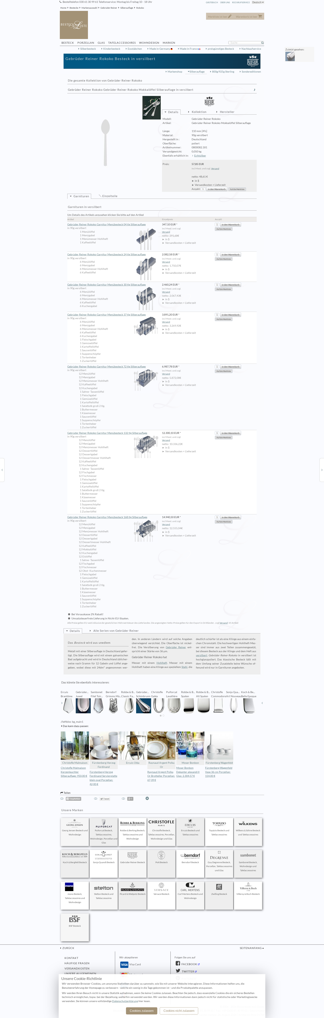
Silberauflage (126, 7)
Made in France (189, 48)
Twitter (187, 971)
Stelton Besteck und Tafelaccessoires (103, 896)
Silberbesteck (88, 48)
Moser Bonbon (190, 762)
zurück (68, 948)
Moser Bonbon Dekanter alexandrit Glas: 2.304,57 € (188, 772)
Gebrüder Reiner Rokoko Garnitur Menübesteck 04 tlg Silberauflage (106, 224)
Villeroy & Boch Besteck (248, 894)
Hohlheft (162, 662)
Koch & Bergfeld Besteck (75, 862)
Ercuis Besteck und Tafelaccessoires (190, 832)
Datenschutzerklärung (125, 1001)
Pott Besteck (161, 862)
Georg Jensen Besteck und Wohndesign (75, 832)
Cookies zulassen (142, 1010)
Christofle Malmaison (74, 762)
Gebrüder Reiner (108, 7)
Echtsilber (200, 155)
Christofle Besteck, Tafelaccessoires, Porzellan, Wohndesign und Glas (161, 834)
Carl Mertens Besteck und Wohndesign (190, 896)
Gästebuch (212, 2)
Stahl (184, 666)
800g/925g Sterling (223, 71)
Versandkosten (77, 968)
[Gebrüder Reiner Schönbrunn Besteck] (322, 470)
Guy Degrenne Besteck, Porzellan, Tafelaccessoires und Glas (219, 866)
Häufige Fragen (77, 963)
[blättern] (62, 703)
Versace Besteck (161, 894)
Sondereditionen (251, 71)
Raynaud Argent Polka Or (161, 764)
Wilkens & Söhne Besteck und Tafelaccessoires (248, 832)
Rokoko (140, 7)
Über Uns (225, 2)
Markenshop (175, 71)
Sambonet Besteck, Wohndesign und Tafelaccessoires (248, 866)
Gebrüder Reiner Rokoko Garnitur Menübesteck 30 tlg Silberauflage (106, 284)
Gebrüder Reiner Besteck (132, 862)
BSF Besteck (75, 925)
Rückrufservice (241, 2)
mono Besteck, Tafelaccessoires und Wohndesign (75, 898)
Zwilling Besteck (219, 894)
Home (63, 7)
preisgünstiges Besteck (221, 48)
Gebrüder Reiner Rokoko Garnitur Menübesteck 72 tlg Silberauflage (106, 366)
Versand (215, 168)
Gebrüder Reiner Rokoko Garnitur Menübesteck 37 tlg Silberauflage (106, 314)
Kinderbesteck (111, 48)
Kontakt (71, 957)
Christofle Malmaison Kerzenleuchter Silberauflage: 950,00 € (74, 772)
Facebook (189, 964)
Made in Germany (160, 48)
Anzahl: (196, 189)
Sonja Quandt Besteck (104, 862)
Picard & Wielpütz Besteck (133, 894)
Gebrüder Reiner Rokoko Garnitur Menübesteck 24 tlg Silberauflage (106, 254)
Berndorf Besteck (190, 862)
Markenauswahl (89, 7)
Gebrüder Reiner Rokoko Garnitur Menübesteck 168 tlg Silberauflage (107, 517)
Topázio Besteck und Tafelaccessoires (219, 832)
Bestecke (74, 7)
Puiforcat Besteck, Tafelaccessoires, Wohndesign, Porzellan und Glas (103, 836)
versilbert (201, 655)
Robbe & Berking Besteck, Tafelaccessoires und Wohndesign (132, 834)
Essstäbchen (135, 48)
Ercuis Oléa (132, 762)
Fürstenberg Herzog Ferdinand (103, 764)
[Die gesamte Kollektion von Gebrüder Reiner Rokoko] (254, 90)
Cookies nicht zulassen (179, 1010)
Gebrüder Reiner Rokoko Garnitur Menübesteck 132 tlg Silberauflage (107, 432)
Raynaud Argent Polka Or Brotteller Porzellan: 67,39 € (161, 776)
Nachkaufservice (251, 48)
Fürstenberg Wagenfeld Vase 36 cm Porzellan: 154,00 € (218, 772)
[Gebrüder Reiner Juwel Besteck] (2, 470)
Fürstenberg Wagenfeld (219, 762)
